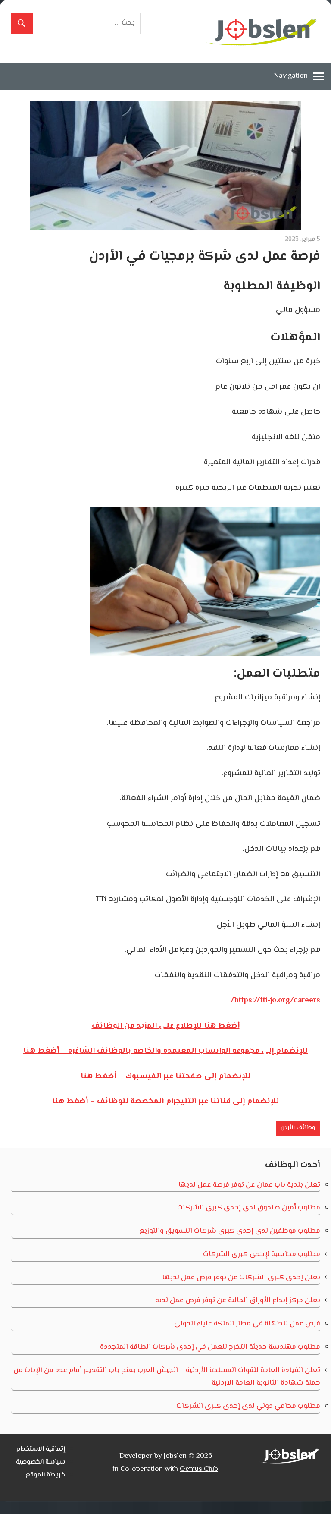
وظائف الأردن (298, 1128)
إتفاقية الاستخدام (40, 1449)
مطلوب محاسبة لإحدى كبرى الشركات (261, 1254)
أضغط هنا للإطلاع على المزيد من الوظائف (166, 1026)
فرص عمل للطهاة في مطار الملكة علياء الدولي (247, 1323)
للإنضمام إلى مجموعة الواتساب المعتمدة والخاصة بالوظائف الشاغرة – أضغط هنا (165, 1051)
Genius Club (199, 1469)
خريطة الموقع (45, 1475)
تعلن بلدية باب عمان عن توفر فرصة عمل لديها (249, 1184)
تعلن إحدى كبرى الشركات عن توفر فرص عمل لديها (241, 1277)
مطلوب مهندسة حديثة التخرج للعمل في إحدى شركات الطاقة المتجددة (210, 1347)
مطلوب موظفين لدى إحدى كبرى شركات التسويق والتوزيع (230, 1231)
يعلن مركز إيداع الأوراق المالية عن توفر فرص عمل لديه (237, 1300)
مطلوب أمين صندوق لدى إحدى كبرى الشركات (248, 1207)
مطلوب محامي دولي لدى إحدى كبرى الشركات (248, 1406)
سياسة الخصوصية (40, 1462)
